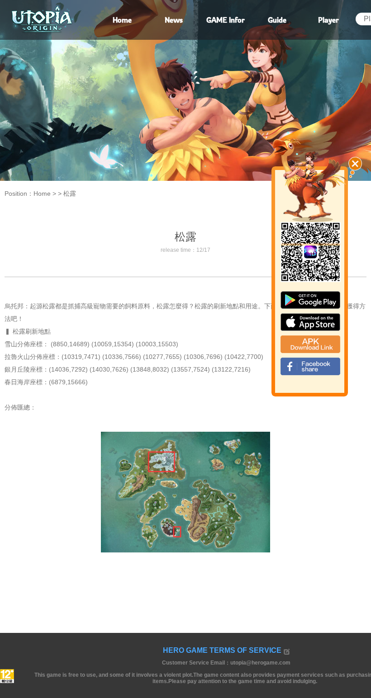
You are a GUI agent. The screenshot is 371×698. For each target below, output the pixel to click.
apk (310, 344)
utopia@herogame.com (260, 663)
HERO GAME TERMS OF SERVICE (222, 650)
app (310, 322)
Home (42, 193)
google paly (310, 300)
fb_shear (310, 366)
